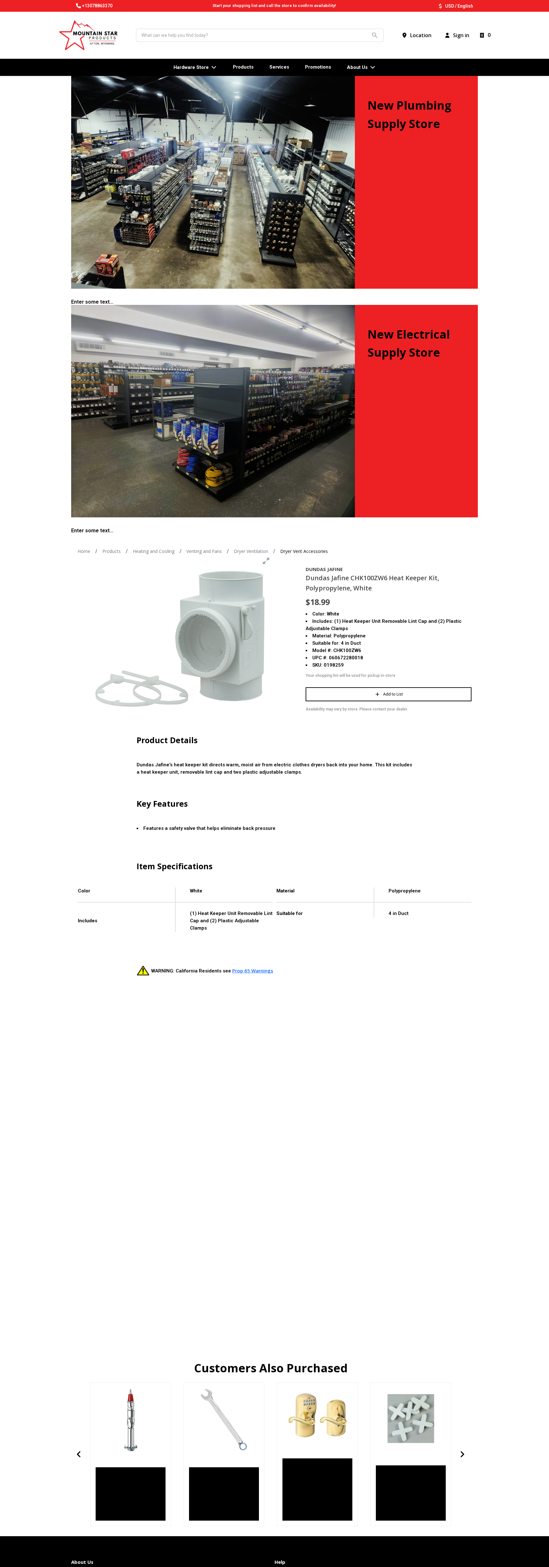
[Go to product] (130, 1419)
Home (84, 551)
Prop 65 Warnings (252, 970)
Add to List (393, 694)
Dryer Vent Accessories (304, 551)
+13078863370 (97, 5)
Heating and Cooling (153, 551)
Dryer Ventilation (251, 551)
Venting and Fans (204, 551)
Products (111, 551)
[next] (462, 1454)
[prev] (78, 1454)
